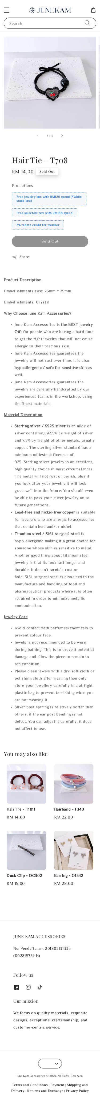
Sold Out (50, 241)
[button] (7, 10)
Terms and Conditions (30, 1085)
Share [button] (24, 256)
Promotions (22, 185)
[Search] (87, 23)
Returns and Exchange (45, 1090)
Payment (57, 1085)
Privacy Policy (77, 1090)
